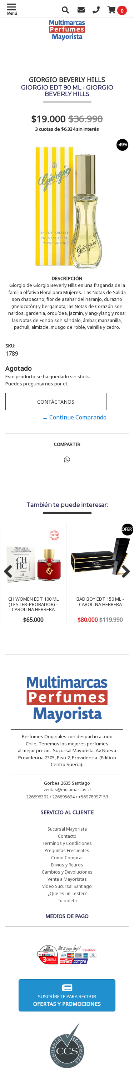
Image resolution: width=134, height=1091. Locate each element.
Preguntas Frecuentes (67, 850)
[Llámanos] (96, 10)
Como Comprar (67, 858)
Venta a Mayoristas (67, 879)
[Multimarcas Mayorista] (67, 700)
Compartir (67, 444)
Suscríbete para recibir (67, 1000)
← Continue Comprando (74, 417)
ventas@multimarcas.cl (67, 790)
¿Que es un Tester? (67, 893)
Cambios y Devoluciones (67, 872)
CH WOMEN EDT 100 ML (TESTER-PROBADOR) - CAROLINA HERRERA (33, 604)
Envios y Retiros (67, 865)
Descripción (67, 278)
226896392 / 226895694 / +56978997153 (67, 797)
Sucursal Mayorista (67, 829)
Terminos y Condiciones (67, 843)
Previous (11, 572)
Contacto (67, 836)
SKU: (10, 345)
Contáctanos (55, 401)
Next (123, 572)
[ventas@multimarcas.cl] (81, 10)
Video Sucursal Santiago (67, 886)
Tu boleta (67, 901)
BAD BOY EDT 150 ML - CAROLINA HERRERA (100, 601)
